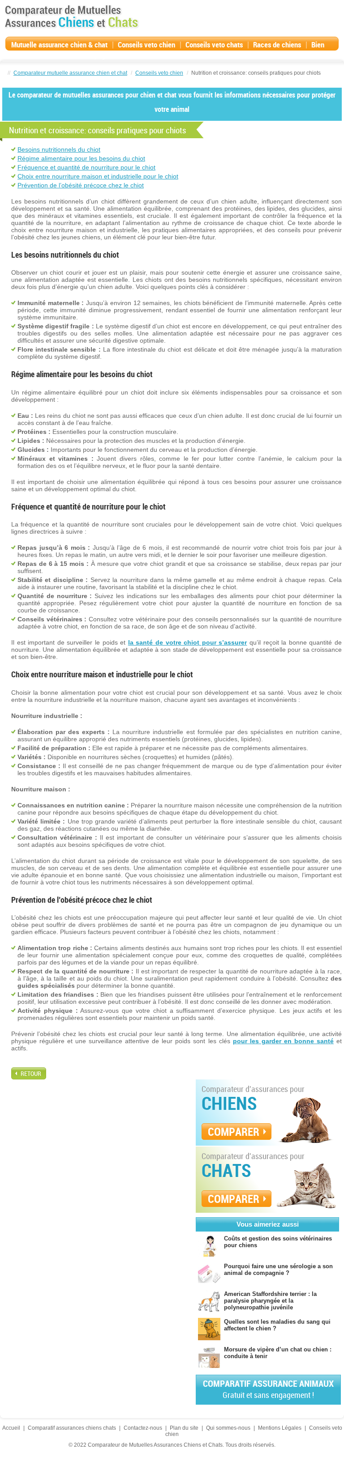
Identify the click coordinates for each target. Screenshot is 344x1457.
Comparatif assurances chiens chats (72, 1428)
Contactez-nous (143, 1428)
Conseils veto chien (146, 44)
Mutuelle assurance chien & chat (59, 44)
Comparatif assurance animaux (268, 1388)
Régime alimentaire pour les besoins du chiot (81, 158)
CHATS (226, 1170)
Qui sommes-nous (228, 1428)
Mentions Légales (279, 1428)
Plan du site (184, 1428)
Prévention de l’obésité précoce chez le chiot (80, 185)
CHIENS (229, 1103)
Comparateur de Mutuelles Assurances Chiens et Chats (71, 16)
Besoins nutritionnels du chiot (58, 149)
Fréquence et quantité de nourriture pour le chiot (86, 167)
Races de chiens (277, 44)
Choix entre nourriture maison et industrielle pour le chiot (97, 176)
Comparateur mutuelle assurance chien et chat (70, 73)
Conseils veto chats (214, 44)
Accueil (11, 1428)
